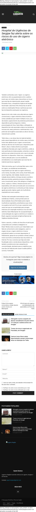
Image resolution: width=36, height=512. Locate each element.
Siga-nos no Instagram (18, 267)
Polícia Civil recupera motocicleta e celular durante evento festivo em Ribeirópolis (10, 306)
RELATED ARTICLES (8, 314)
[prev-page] (3, 345)
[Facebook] (3, 48)
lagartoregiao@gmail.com (14, 480)
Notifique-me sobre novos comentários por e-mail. (16, 387)
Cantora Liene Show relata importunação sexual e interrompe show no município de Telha (22, 338)
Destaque (8, 25)
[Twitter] (7, 48)
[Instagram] (18, 491)
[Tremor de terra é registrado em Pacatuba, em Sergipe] (6, 330)
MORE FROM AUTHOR (21, 314)
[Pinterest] (11, 48)
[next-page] (5, 345)
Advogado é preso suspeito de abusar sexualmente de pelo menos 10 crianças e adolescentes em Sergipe (23, 411)
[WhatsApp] (15, 48)
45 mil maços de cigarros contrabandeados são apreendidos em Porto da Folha (27, 306)
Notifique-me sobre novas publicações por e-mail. (16, 389)
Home (3, 25)
